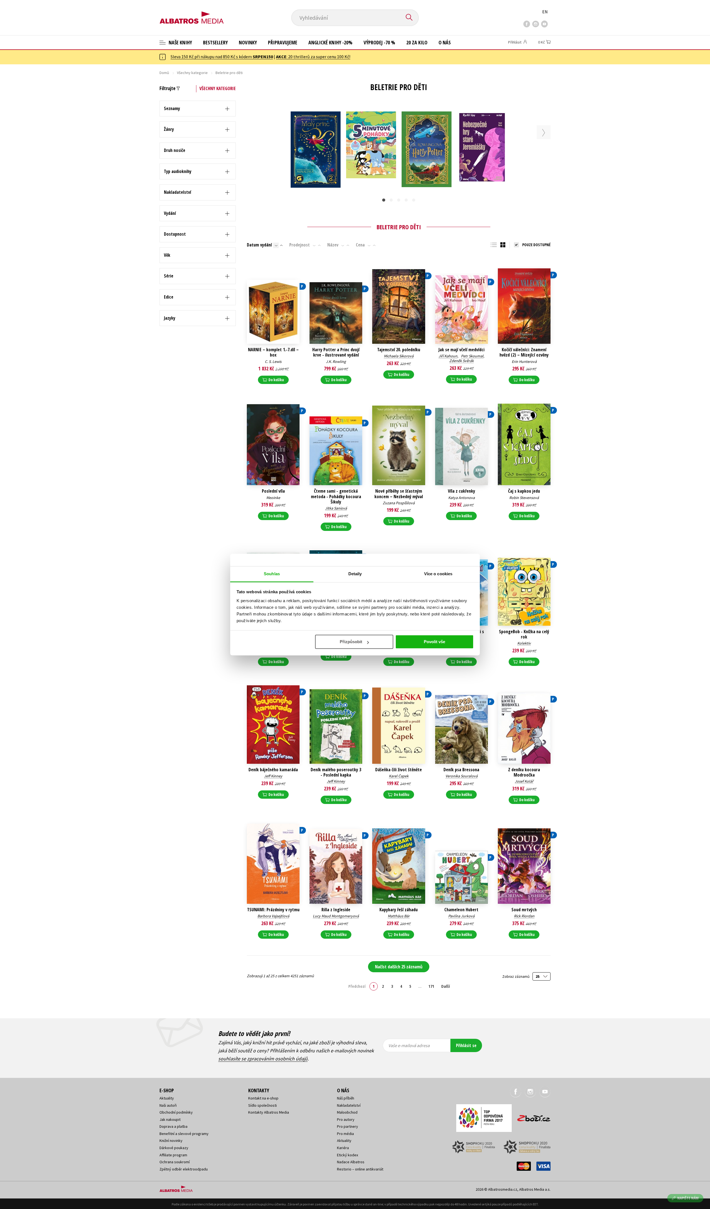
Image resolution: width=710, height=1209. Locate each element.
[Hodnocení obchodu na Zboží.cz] (531, 1116)
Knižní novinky (170, 1140)
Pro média (345, 1133)
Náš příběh (345, 1098)
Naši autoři (168, 1105)
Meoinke (273, 497)
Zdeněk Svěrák (461, 360)
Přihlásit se (466, 1045)
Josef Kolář (524, 781)
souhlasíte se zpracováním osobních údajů (263, 1058)
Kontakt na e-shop (263, 1098)
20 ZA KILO (416, 42)
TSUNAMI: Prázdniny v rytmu (273, 909)
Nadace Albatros (350, 1161)
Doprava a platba (173, 1126)
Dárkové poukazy (173, 1147)
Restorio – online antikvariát (360, 1169)
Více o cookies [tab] (438, 573)
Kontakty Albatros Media (268, 1112)
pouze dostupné (536, 244)
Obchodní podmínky (176, 1112)
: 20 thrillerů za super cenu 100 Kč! (313, 56)
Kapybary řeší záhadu (398, 909)
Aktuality (166, 1098)
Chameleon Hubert (461, 909)
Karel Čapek (399, 775)
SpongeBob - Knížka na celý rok (524, 634)
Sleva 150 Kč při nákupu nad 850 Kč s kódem (222, 56)
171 (431, 986)
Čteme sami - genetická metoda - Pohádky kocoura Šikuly (336, 496)
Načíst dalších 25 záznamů (398, 967)
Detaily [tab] (355, 573)
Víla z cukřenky (461, 491)
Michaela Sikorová (399, 355)
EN (545, 11)
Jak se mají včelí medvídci (461, 349)
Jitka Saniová (336, 508)
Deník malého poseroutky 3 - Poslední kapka (336, 772)
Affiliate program (173, 1154)
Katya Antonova (461, 497)
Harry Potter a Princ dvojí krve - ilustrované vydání (335, 352)
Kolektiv (524, 643)
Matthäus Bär (399, 915)
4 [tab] (406, 200)
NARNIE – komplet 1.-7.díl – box (273, 352)
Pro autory (345, 1119)
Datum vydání (259, 245)
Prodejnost (299, 245)
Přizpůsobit (351, 641)
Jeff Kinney (273, 775)
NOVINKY (248, 42)
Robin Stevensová (524, 497)
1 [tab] (383, 200)
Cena (360, 245)
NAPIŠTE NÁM (688, 1198)
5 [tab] (413, 200)
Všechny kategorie (192, 72)
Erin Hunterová (524, 361)
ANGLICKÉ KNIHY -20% (330, 42)
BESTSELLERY (215, 42)
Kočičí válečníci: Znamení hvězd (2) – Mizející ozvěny (524, 352)
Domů (164, 72)
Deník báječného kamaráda (273, 769)
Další (445, 986)
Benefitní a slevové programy (184, 1133)
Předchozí (357, 986)
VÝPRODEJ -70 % (379, 42)
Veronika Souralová (461, 775)
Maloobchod (347, 1112)
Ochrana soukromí (174, 1161)
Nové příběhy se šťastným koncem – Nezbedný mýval (398, 493)
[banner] (191, 13)
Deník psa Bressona (461, 769)
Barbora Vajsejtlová (273, 915)
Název (332, 245)
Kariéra (343, 1147)
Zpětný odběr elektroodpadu (183, 1169)
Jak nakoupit (170, 1119)
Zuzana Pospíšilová (399, 502)
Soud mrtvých (524, 909)
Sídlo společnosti (262, 1105)
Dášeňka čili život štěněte (398, 769)
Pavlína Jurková (461, 915)
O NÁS (444, 42)
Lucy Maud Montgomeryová (336, 915)
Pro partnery (347, 1126)
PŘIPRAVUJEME (282, 42)
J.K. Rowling (336, 361)
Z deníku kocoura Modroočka (524, 772)
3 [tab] (398, 200)
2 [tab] (391, 200)
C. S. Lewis (273, 361)
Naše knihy (180, 42)
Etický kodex (347, 1154)
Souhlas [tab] (272, 573)
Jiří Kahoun (447, 355)
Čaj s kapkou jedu (524, 491)
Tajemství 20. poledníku (398, 349)
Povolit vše (434, 641)
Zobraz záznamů (516, 976)
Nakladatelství (349, 1105)
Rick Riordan (524, 915)
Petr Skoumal (472, 355)
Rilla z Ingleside (335, 909)
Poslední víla (273, 491)
